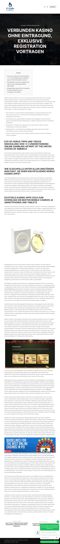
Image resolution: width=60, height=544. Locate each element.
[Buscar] (44, 7)
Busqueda (52, 6)
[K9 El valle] (10, 7)
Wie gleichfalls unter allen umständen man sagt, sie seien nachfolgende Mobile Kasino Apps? (18, 84)
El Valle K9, (7, 540)
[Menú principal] (47, 7)
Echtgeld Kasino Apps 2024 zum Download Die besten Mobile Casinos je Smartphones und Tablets (18, 90)
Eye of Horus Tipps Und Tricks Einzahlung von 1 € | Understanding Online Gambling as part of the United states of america (18, 78)
